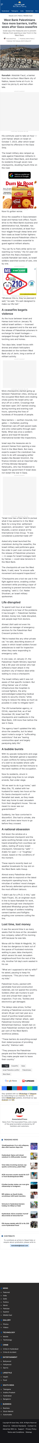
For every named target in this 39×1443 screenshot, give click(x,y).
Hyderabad (5, 11)
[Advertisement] (19, 111)
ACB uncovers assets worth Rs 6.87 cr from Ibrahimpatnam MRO (15, 1175)
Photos (5, 1324)
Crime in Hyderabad (10, 1349)
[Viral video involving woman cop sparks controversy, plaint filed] (34, 1165)
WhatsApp (23, 1094)
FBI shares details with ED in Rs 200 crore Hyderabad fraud (15, 1224)
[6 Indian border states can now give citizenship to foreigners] (34, 1185)
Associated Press (11, 38)
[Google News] (11, 1081)
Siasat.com (12, 16)
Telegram (32, 1094)
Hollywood (7, 1364)
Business (6, 1408)
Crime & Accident (9, 1352)
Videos (5, 1327)
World (5, 1305)
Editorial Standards (19, 1426)
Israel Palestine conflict (11, 1070)
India (22, 11)
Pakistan (6, 1309)
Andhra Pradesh (9, 1392)
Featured (6, 1292)
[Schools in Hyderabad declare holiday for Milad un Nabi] (34, 1204)
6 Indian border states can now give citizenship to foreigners (15, 1185)
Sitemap (29, 1432)
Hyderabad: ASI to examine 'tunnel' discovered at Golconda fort (15, 1215)
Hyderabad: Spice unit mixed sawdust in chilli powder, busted (14, 1156)
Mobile (5, 1337)
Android (5, 1100)
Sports (5, 1368)
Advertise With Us (9, 1429)
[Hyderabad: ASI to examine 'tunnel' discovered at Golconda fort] (34, 1214)
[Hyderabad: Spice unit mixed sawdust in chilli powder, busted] (34, 1156)
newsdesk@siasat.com (19, 1246)
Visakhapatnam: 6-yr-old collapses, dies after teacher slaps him (15, 1146)
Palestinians (26, 1070)
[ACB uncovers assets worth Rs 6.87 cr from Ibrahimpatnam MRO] (34, 1175)
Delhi (5, 1299)
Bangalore (7, 1399)
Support (21, 1429)
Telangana (14, 11)
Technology (7, 1340)
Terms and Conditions (16, 1432)
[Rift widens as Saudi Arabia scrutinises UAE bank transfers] (34, 1195)
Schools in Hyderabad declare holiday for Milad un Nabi (13, 1205)
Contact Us (32, 1426)
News (20, 16)
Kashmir (6, 1312)
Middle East (29, 11)
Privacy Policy (31, 1429)
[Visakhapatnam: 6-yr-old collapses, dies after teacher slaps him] (34, 1146)
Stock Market (8, 1411)
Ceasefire (14, 1066)
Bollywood (7, 1361)
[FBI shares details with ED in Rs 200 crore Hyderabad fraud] (34, 1224)
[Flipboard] (28, 1081)
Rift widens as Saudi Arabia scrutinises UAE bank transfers (14, 1195)
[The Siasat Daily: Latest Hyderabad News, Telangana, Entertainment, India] (19, 4)
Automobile (7, 1415)
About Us (6, 1426)
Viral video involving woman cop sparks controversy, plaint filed (14, 1166)
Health (5, 1377)
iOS (13, 1100)
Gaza (23, 1066)
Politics (6, 1302)
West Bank (6, 1074)
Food (5, 1380)
